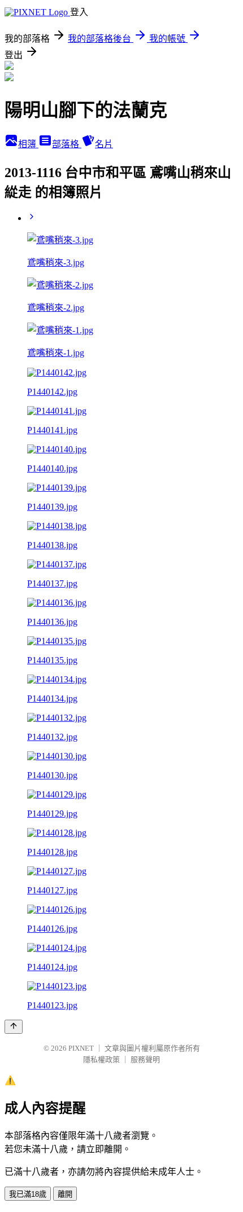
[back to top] (14, 1027)
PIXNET (81, 1048)
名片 (104, 144)
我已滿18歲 (27, 1194)
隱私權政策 (101, 1059)
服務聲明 (145, 1059)
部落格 (66, 144)
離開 (65, 1194)
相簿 (28, 144)
